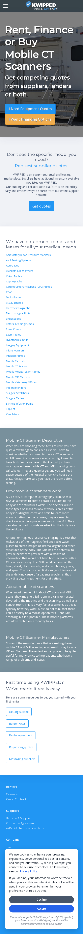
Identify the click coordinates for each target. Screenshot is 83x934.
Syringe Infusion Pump (19, 403)
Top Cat (10, 409)
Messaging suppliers (22, 759)
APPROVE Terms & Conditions (25, 828)
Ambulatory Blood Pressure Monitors (28, 255)
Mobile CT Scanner (17, 366)
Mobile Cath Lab (15, 361)
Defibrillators (14, 297)
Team (9, 847)
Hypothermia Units (17, 340)
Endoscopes (13, 318)
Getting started (19, 712)
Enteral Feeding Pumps (20, 324)
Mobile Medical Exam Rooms (23, 371)
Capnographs (14, 281)
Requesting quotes (21, 747)
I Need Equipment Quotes (30, 108)
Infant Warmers (15, 350)
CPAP (9, 292)
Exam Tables (13, 334)
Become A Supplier (18, 818)
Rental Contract (16, 799)
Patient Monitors (16, 388)
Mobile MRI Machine (18, 377)
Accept (41, 908)
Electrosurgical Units (18, 313)
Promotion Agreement (20, 823)
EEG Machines (14, 303)
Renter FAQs (17, 723)
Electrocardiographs (18, 308)
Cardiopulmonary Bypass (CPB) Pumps (29, 286)
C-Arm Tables (14, 276)
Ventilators (12, 414)
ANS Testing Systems (18, 260)
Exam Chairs (13, 329)
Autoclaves (12, 265)
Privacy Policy (28, 871)
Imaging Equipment (17, 345)
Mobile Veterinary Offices (21, 382)
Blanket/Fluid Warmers (19, 271)
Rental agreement (20, 735)
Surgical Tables (15, 398)
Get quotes (41, 206)
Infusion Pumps (15, 355)
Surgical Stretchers (17, 393)
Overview (12, 794)
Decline (41, 899)
